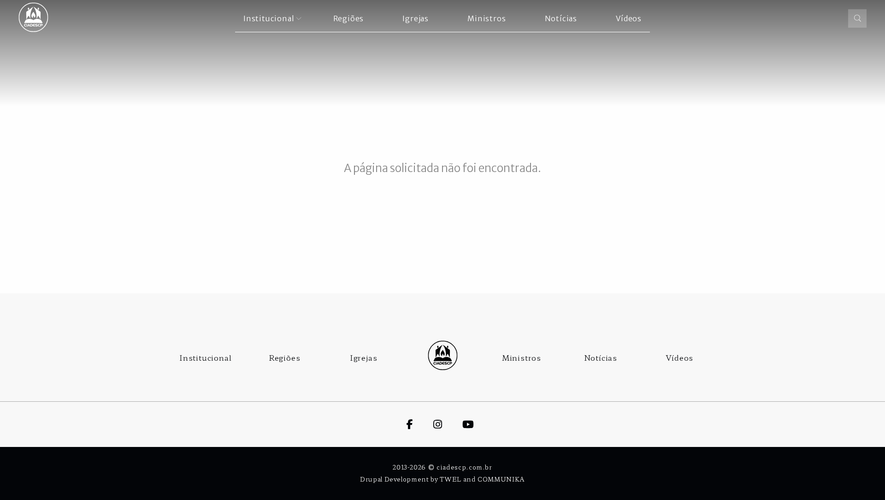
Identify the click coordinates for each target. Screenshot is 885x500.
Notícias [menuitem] (561, 18)
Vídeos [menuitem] (629, 18)
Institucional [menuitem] (268, 18)
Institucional (205, 357)
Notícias (600, 357)
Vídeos (679, 357)
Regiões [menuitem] (348, 18)
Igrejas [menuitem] (415, 18)
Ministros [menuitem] (486, 18)
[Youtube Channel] (478, 423)
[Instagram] (447, 423)
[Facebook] (420, 423)
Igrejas (364, 357)
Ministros (521, 357)
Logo (442, 355)
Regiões (285, 357)
